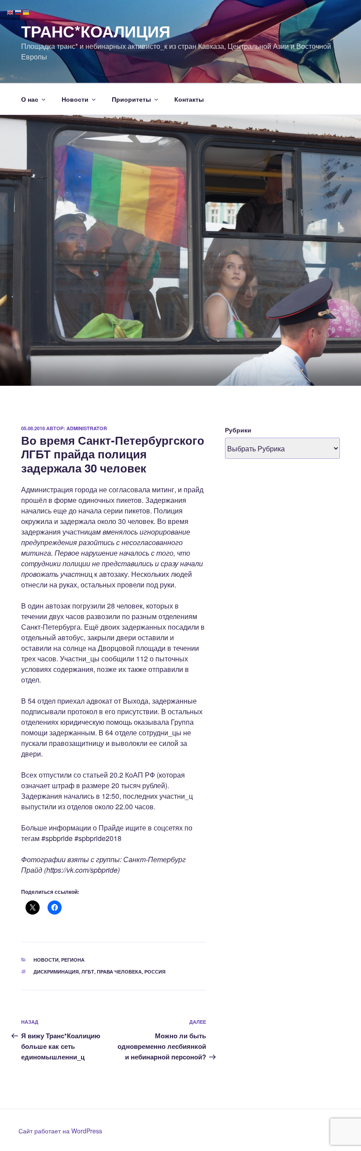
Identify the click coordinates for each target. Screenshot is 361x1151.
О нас (29, 99)
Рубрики (238, 429)
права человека (119, 971)
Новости (75, 99)
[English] (11, 12)
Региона (73, 959)
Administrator (86, 428)
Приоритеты (131, 99)
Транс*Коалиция (95, 30)
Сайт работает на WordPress (60, 1130)
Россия (155, 971)
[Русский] (18, 12)
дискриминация (56, 971)
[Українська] (26, 12)
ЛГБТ (87, 971)
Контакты (189, 99)
